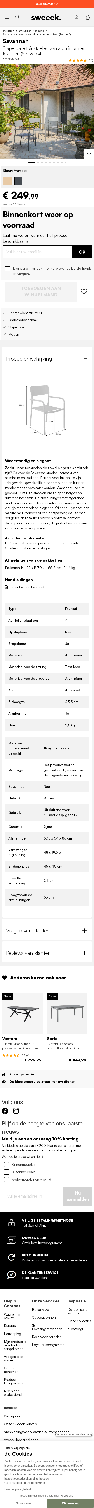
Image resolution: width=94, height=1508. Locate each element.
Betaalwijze (40, 1309)
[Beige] (7, 181)
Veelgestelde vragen (13, 1358)
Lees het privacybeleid (17, 1489)
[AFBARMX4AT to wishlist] (84, 291)
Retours (10, 1326)
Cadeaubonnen (44, 1317)
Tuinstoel (40, 30)
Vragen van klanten (28, 930)
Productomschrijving (29, 358)
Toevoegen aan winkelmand (41, 291)
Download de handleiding (29, 587)
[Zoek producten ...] (17, 17)
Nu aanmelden (77, 1196)
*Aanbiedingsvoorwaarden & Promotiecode (37, 1432)
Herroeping (12, 1333)
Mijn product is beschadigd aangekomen (15, 1345)
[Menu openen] (7, 17)
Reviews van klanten (28, 953)
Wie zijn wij (12, 1416)
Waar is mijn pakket (13, 1316)
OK (82, 252)
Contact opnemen (11, 1370)
